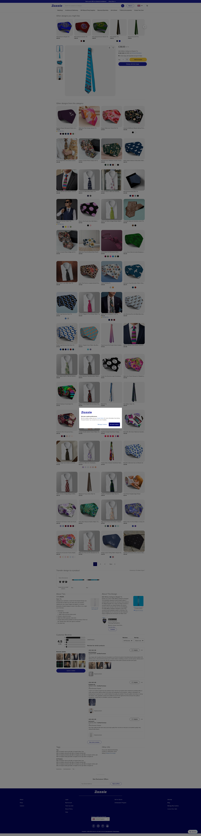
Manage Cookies (102, 424)
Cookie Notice (100, 418)
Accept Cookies (114, 424)
